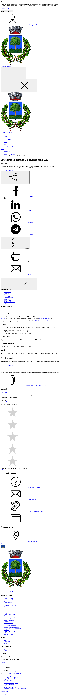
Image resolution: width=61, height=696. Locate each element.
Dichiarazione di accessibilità (11, 687)
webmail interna (5, 662)
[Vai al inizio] (1, 544)
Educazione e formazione (10, 625)
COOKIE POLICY (6, 8)
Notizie (5, 640)
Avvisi (5, 643)
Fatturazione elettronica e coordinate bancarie (15, 144)
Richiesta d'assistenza (9, 680)
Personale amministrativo (10, 605)
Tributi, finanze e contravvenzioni (12, 628)
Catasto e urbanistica (9, 620)
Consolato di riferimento (45, 318)
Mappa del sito (4, 691)
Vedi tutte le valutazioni (6, 469)
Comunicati (7, 641)
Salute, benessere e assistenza (11, 631)
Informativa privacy (9, 684)
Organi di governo (8, 598)
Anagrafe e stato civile (9, 154)
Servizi (5, 153)
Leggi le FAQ (7, 676)
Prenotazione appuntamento (11, 677)
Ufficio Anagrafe (5, 392)
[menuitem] (18, 196)
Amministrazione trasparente (11, 683)
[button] (8, 135)
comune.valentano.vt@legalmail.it (12, 672)
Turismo (6, 621)
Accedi (2, 149)
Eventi (5, 650)
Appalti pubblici (8, 618)
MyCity (4, 694)
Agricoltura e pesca (9, 634)
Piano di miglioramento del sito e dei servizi (15, 688)
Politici (5, 604)
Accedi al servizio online (7, 170)
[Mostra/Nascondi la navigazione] (13, 73)
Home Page (7, 151)
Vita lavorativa (7, 616)
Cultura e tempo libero (9, 614)
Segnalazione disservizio (10, 679)
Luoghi (5, 649)
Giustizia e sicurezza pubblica (11, 627)
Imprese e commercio (9, 617)
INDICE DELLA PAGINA (7, 289)
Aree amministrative (9, 599)
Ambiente (6, 630)
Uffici (5, 601)
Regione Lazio (4, 12)
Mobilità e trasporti (8, 623)
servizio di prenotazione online (41, 321)
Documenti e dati (8, 607)
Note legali (6, 685)
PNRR (5, 142)
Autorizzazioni (7, 632)
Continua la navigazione (6, 11)
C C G (5, 143)
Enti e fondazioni (8, 602)
